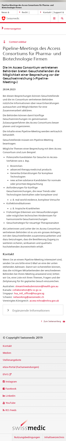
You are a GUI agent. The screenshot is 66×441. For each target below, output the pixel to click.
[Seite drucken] (64, 322)
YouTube (10, 402)
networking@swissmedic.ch (28, 297)
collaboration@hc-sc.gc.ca (26, 289)
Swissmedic (12, 18)
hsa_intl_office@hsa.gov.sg (29, 293)
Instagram (11, 381)
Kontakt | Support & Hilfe (52, 13)
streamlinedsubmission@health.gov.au (36, 286)
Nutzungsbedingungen (27, 437)
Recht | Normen (24, 13)
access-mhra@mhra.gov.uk (44, 300)
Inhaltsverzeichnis (54, 437)
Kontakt (7, 345)
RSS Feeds (11, 410)
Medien (7, 352)
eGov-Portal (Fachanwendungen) (21, 367)
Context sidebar (17, 41)
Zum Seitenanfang (52, 321)
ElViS (5, 374)
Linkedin (10, 395)
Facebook (11, 388)
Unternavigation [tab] (12, 28)
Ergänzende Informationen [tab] (31, 310)
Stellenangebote (12, 359)
